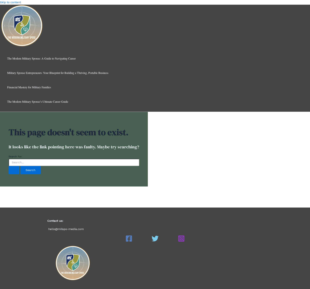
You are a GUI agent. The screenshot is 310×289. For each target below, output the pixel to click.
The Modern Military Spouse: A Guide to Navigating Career (41, 58)
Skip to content (10, 2)
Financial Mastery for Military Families (29, 87)
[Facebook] (128, 241)
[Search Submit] (14, 170)
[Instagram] (181, 241)
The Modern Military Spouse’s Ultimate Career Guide (37, 101)
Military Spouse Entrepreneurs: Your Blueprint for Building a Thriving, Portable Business (57, 73)
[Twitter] (155, 241)
